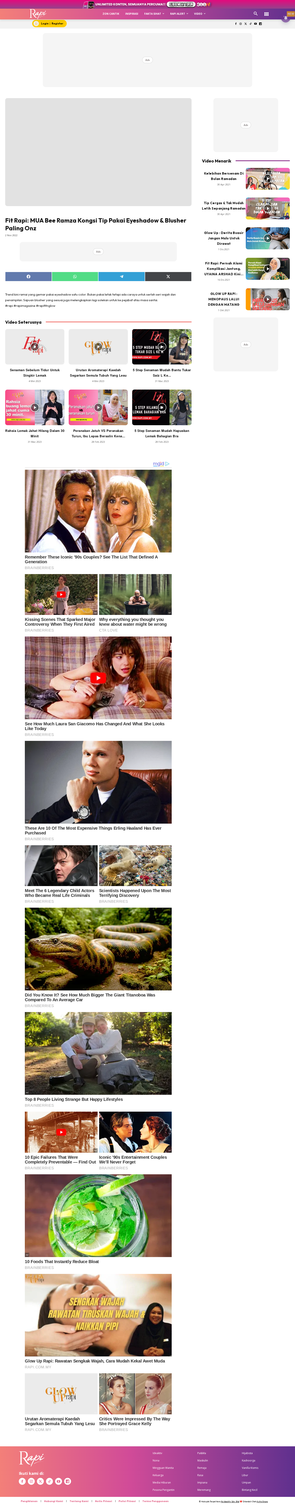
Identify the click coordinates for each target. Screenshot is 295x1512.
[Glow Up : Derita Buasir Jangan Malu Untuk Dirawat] (268, 238)
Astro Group (262, 1501)
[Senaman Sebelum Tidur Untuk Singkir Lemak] (34, 347)
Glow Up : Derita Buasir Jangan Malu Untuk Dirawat (224, 238)
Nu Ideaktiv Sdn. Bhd (230, 1501)
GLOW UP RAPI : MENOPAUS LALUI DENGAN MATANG (224, 299)
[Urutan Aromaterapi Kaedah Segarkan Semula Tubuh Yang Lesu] (98, 347)
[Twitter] (245, 24)
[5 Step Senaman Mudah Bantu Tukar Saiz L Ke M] (161, 347)
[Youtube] (255, 24)
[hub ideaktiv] (266, 12)
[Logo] (38, 14)
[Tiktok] (250, 24)
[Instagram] (240, 24)
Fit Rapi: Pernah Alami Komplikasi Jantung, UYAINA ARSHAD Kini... (224, 268)
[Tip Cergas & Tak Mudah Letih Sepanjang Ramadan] (268, 208)
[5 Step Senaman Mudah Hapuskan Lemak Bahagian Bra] (161, 407)
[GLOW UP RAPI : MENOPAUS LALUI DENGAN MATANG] (268, 299)
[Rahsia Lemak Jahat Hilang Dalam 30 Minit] (34, 407)
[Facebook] (235, 24)
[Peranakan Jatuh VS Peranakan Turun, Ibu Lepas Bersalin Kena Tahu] (98, 407)
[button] (256, 14)
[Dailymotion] (260, 24)
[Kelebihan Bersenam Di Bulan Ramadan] (268, 179)
